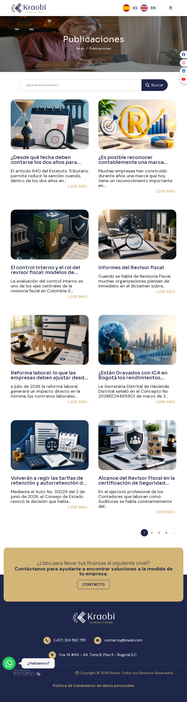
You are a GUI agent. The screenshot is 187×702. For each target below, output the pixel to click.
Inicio (80, 48)
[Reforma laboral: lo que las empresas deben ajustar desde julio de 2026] (50, 340)
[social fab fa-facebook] (183, 54)
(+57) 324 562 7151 (69, 640)
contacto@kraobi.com (123, 640)
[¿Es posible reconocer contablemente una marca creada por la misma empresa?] (137, 124)
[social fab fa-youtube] (183, 79)
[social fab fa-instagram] (183, 62)
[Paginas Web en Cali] (27, 672)
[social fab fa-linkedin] (183, 71)
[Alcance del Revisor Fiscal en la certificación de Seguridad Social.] (137, 445)
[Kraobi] (28, 7)
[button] (135, 8)
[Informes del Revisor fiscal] (137, 234)
